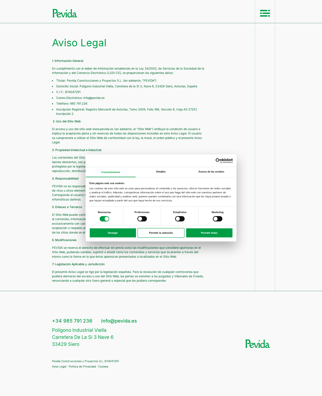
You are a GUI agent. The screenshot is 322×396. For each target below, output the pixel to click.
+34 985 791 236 (72, 321)
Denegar (113, 232)
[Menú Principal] (265, 13)
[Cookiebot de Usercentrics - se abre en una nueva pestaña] (218, 160)
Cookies (103, 366)
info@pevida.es (119, 321)
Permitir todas (209, 232)
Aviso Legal (59, 366)
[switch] (142, 218)
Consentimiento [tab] (110, 172)
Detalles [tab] (161, 171)
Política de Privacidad (82, 366)
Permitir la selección (161, 232)
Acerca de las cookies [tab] (211, 171)
